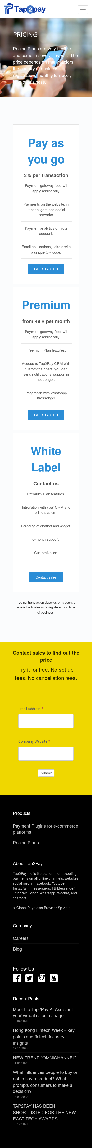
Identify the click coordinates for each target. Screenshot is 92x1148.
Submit (46, 773)
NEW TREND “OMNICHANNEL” (44, 1057)
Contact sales (46, 577)
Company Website (34, 741)
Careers (21, 938)
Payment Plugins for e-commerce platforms (45, 828)
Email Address (31, 708)
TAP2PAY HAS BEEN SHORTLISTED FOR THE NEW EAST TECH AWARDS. (44, 1112)
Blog (17, 948)
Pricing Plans (26, 842)
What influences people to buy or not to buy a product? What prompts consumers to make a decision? (45, 1081)
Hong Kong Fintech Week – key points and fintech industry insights (44, 1036)
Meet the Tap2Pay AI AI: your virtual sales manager (43, 1012)
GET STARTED (46, 268)
